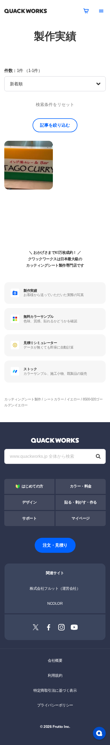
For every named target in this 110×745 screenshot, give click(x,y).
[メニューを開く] (101, 11)
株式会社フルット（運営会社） (55, 588)
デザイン (29, 502)
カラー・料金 (81, 486)
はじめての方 (32, 486)
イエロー (73, 399)
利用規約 (55, 675)
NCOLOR (54, 603)
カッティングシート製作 (22, 399)
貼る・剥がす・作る (80, 502)
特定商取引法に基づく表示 (55, 690)
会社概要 (55, 660)
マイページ (81, 518)
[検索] (98, 456)
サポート (29, 518)
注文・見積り (55, 545)
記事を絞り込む (55, 125)
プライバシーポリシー (55, 705)
